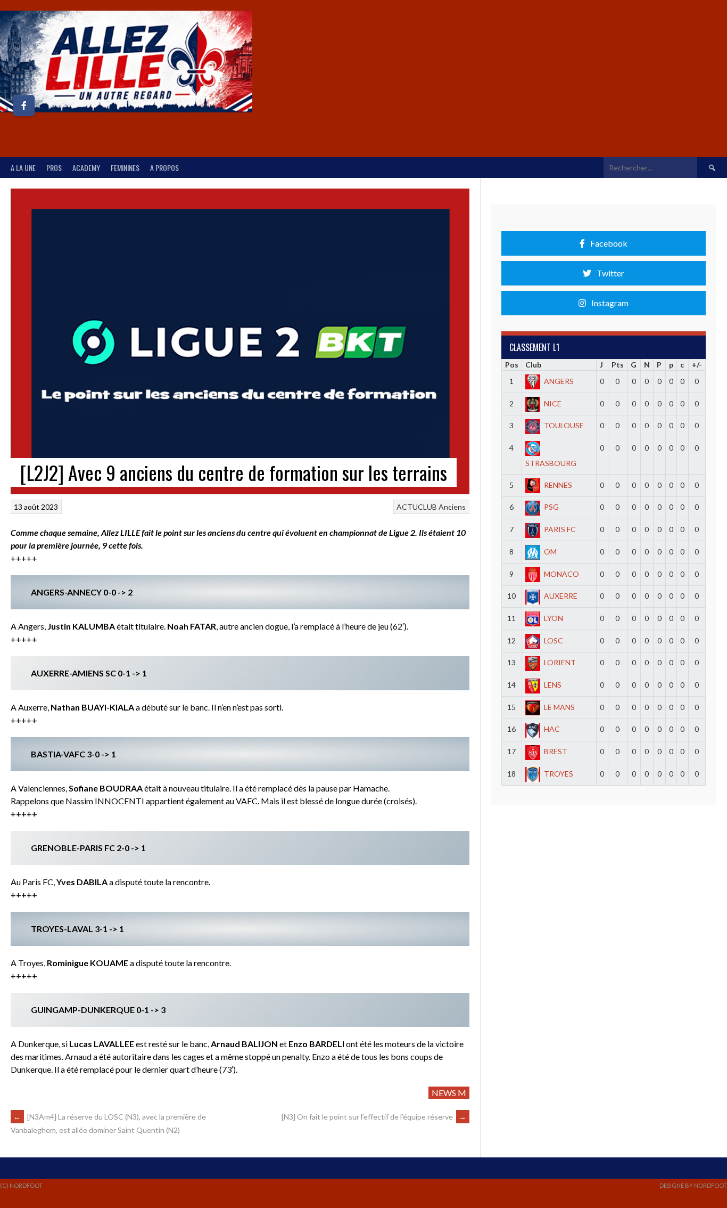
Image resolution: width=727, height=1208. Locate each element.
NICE (552, 403)
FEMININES (125, 167)
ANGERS (559, 381)
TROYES (558, 773)
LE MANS (559, 707)
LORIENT (560, 662)
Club (533, 364)
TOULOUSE (564, 425)
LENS (552, 684)
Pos (511, 364)
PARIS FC (560, 529)
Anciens (452, 506)
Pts (618, 364)
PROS (54, 167)
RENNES (558, 484)
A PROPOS (164, 167)
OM (550, 551)
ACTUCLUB (416, 506)
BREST (555, 751)
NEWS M (449, 1093)
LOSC (553, 640)
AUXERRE (560, 595)
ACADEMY (86, 167)
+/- (697, 364)
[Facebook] (24, 105)
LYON (553, 618)
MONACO (561, 573)
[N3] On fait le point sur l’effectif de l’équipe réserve (374, 1116)
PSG (551, 506)
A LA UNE (23, 167)
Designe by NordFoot (693, 1185)
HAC (552, 728)
